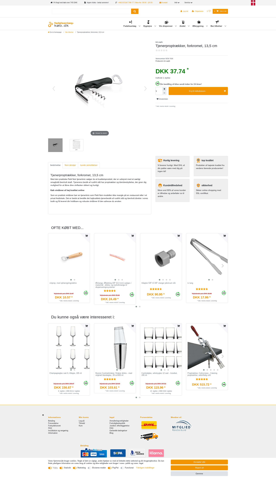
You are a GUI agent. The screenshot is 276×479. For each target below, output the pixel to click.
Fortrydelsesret (54, 426)
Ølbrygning (198, 26)
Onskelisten (163, 99)
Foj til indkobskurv (197, 91)
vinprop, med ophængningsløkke (63, 283)
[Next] (145, 89)
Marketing (81, 468)
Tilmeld (82, 423)
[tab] (55, 165)
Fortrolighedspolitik (117, 423)
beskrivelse (55, 165)
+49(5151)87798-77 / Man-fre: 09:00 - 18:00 (135, 3)
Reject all (199, 468)
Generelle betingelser (118, 430)
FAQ (50, 428)
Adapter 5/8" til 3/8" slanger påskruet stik (158, 283)
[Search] (134, 11)
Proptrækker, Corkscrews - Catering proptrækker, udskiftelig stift (202, 374)
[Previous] (53, 89)
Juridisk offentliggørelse (119, 426)
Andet (183, 26)
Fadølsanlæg (130, 26)
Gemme (199, 473)
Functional (129, 468)
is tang (190, 283)
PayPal (115, 468)
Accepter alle (199, 462)
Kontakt (164, 3)
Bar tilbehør (217, 26)
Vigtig (55, 468)
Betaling (51, 421)
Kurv (81, 426)
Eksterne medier (99, 468)
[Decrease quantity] (164, 93)
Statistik (67, 468)
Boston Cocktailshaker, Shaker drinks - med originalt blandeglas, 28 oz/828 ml (113, 374)
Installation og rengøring (58, 430)
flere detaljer (70, 165)
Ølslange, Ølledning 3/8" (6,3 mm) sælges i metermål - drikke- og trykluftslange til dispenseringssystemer (113, 285)
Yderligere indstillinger (145, 468)
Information (52, 433)
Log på (81, 421)
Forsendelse (53, 423)
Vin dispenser (166, 26)
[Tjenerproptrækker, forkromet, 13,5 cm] (55, 145)
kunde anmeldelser (89, 165)
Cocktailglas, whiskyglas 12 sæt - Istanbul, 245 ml (159, 374)
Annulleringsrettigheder (119, 421)
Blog (111, 433)
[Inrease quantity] (164, 89)
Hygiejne (148, 26)
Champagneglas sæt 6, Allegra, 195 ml (65, 373)
